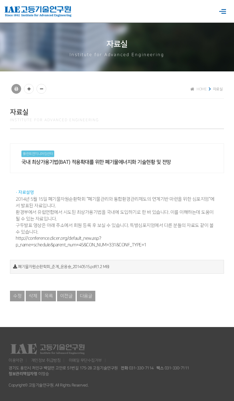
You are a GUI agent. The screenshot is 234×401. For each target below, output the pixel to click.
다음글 (86, 296)
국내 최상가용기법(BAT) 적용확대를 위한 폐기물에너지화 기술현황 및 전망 (96, 162)
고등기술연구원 (38, 11)
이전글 (66, 296)
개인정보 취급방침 (46, 360)
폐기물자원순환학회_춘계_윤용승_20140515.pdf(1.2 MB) (63, 266)
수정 (17, 296)
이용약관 (16, 360)
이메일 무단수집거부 (85, 360)
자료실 (218, 89)
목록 (49, 296)
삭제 (33, 296)
